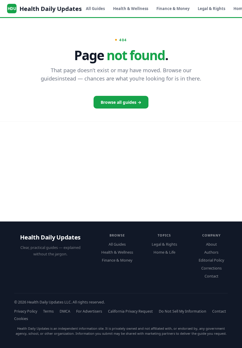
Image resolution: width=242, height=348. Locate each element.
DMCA (65, 311)
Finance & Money (172, 8)
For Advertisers (89, 311)
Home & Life (164, 252)
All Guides (95, 8)
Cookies (21, 318)
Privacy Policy (25, 311)
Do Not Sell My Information (182, 311)
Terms (48, 311)
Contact (211, 276)
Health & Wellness (130, 8)
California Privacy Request (130, 311)
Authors (211, 252)
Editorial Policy (211, 260)
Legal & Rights (211, 8)
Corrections (211, 268)
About (211, 244)
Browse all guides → (121, 102)
